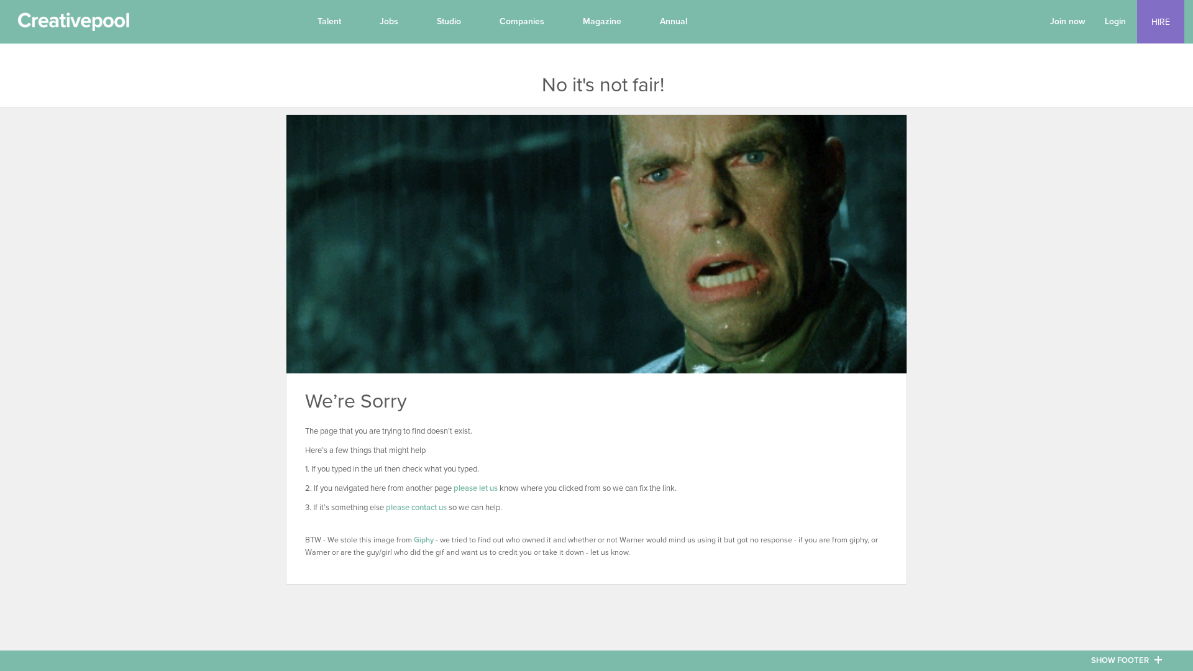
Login (1115, 21)
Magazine (602, 21)
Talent (329, 21)
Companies (522, 21)
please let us (476, 488)
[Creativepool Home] (73, 24)
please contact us (416, 508)
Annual (673, 21)
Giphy (424, 540)
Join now (1068, 21)
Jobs (389, 21)
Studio (449, 21)
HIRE (1160, 22)
